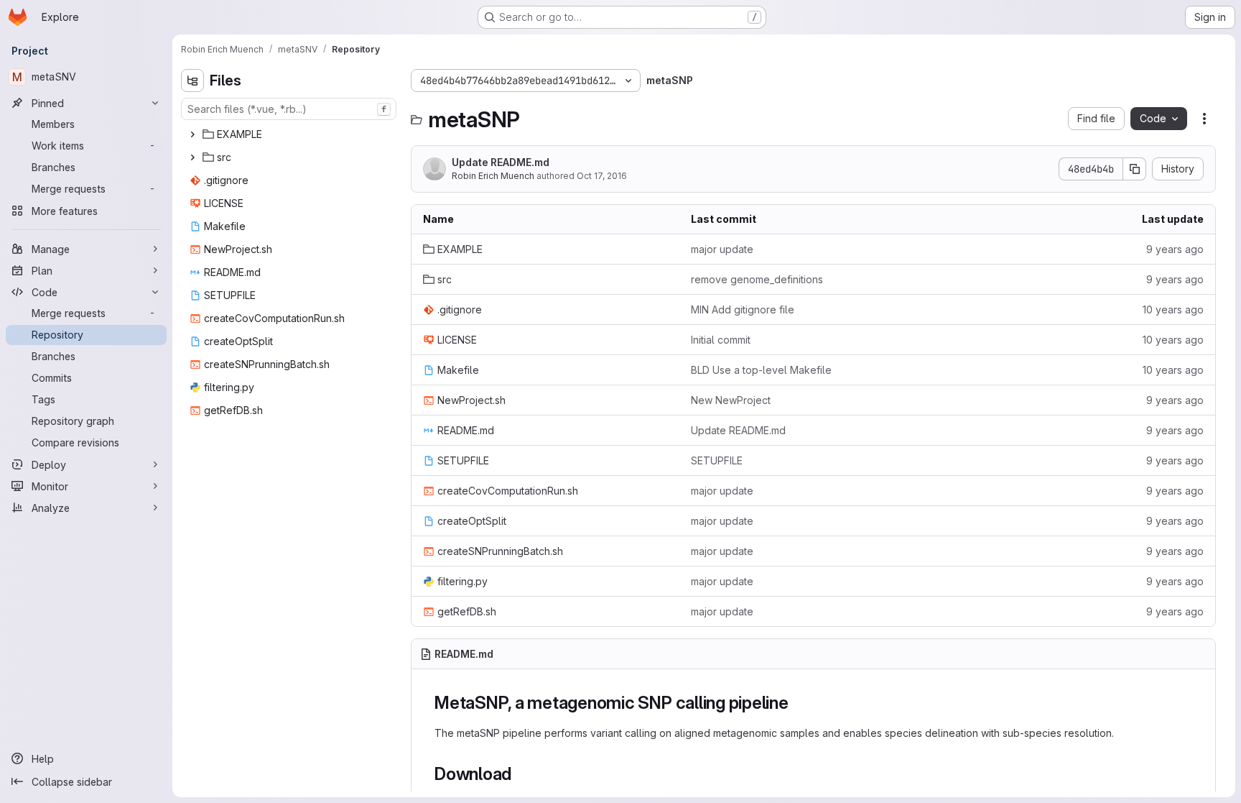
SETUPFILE (717, 460)
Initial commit (720, 340)
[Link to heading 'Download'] (520, 773)
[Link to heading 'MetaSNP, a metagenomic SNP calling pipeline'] (798, 702)
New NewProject (731, 400)
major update (722, 249)
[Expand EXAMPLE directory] (192, 134)
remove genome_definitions (757, 279)
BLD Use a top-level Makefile (761, 370)
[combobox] (288, 109)
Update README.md (500, 162)
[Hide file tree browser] (192, 80)
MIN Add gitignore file (742, 309)
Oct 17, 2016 (602, 175)
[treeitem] (290, 134)
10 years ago (1173, 309)
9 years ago (1175, 249)
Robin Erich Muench (493, 175)
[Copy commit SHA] (1134, 168)
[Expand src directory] (192, 157)
